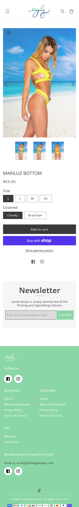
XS (46, 198)
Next (72, 84)
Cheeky (12, 215)
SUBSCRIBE (65, 315)
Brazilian (35, 215)
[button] (7, 11)
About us (10, 436)
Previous (7, 84)
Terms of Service (15, 416)
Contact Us (11, 442)
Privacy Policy (13, 410)
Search (8, 399)
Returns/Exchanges (17, 404)
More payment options (39, 250)
